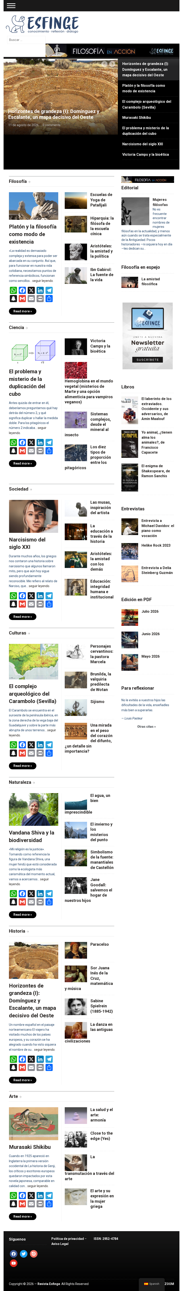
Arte (13, 1096)
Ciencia (16, 327)
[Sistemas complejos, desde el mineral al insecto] (76, 419)
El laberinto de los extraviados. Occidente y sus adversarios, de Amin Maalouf (156, 409)
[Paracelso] (76, 950)
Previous (104, 64)
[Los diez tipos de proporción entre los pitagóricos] (76, 452)
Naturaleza (20, 782)
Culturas (17, 633)
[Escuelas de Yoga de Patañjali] (76, 200)
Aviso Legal (60, 1244)
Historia (17, 931)
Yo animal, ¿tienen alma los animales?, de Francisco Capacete (156, 442)
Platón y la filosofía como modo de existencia (32, 234)
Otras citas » (146, 726)
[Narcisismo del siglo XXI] (33, 517)
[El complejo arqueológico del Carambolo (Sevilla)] (33, 663)
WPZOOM (167, 1284)
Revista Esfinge (48, 1284)
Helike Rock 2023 (156, 545)
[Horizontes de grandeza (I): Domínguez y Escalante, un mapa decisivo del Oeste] (61, 96)
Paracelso (99, 944)
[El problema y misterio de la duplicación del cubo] (33, 353)
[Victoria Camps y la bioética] (76, 346)
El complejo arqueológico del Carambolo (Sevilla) (32, 693)
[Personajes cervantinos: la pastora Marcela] (76, 651)
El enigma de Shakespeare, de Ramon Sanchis (155, 471)
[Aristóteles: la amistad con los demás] (76, 559)
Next (112, 64)
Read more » (22, 311)
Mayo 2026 (150, 656)
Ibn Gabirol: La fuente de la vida (101, 274)
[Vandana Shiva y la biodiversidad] (33, 811)
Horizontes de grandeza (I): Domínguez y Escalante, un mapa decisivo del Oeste (53, 114)
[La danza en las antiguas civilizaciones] (76, 1030)
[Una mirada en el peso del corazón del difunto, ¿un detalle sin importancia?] (76, 730)
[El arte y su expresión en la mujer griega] (76, 1196)
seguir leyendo (42, 281)
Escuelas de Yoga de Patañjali (101, 199)
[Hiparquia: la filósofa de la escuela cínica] (76, 223)
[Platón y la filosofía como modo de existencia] (33, 207)
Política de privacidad (67, 1238)
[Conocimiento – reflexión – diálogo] (43, 23)
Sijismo (97, 701)
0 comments (51, 125)
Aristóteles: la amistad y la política (101, 251)
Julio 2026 (149, 611)
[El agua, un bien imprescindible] (76, 801)
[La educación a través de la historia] (76, 531)
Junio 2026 (150, 634)
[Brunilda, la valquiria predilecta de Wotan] (76, 679)
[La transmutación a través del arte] (76, 1162)
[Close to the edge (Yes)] (76, 1139)
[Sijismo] (76, 707)
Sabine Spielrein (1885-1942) (101, 1006)
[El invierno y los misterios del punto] (76, 829)
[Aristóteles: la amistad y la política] (76, 251)
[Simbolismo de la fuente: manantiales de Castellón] (76, 857)
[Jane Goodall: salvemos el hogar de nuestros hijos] (76, 885)
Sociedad (18, 489)
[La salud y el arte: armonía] (76, 1115)
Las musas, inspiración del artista (100, 507)
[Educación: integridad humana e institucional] (76, 587)
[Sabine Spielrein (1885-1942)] (76, 1006)
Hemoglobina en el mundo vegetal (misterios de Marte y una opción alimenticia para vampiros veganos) (89, 391)
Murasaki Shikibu (30, 1147)
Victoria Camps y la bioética (100, 346)
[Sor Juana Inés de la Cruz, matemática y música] (76, 973)
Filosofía (18, 181)
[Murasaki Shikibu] (33, 1125)
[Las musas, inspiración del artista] (76, 507)
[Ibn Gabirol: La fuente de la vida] (76, 275)
